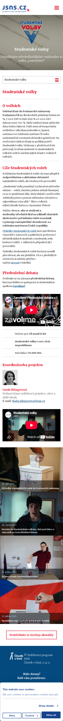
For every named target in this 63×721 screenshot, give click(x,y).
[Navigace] (56, 7)
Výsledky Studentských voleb (19, 230)
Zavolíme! (19, 286)
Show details (46, 705)
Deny (12, 715)
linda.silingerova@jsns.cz (28, 401)
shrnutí (15, 262)
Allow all (51, 715)
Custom (29, 715)
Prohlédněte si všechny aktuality (31, 635)
